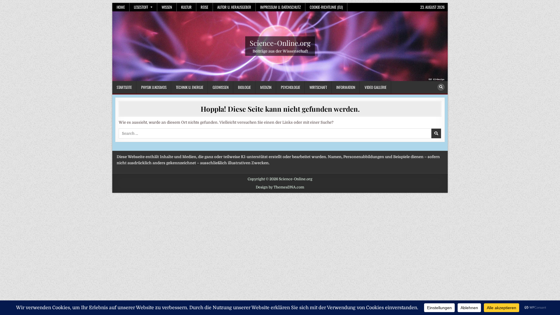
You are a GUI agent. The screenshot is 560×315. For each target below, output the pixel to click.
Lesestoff (141, 7)
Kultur (186, 7)
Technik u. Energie (189, 87)
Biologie (244, 87)
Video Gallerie (375, 87)
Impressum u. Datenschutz (280, 7)
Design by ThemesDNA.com (280, 187)
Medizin (266, 87)
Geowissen (221, 87)
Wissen (167, 7)
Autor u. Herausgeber (234, 7)
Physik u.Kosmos (154, 87)
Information (345, 87)
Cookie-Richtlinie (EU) (326, 7)
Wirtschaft (318, 87)
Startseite (124, 87)
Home (121, 7)
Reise (204, 7)
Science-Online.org (280, 43)
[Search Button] (441, 87)
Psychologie (290, 87)
